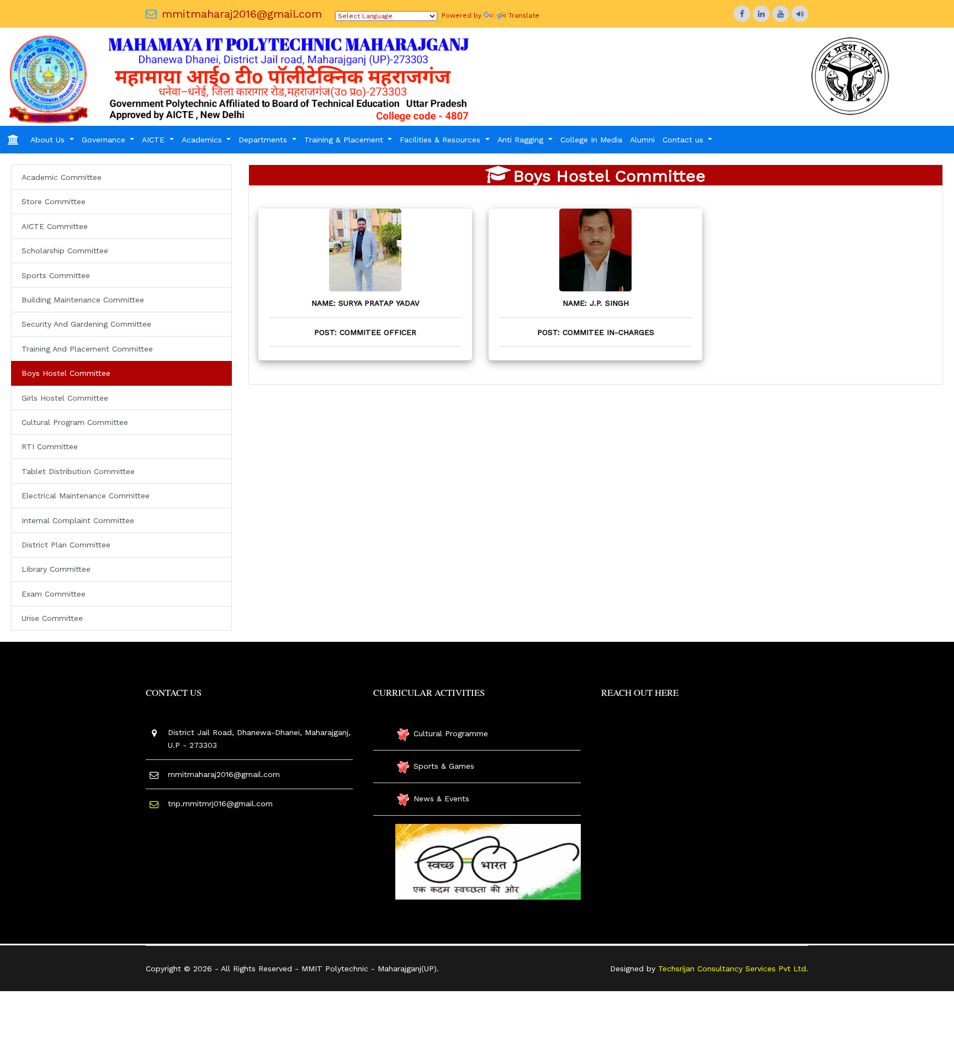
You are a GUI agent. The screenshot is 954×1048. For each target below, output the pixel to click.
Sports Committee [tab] (56, 275)
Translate (523, 15)
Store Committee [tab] (54, 201)
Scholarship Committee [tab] (65, 250)
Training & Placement (345, 139)
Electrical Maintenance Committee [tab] (86, 495)
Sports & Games (444, 766)
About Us (48, 139)
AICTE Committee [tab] (55, 226)
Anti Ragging (521, 139)
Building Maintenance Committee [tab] (83, 299)
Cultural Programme (451, 733)
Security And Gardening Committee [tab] (86, 324)
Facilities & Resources (441, 139)
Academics (203, 139)
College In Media (591, 139)
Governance (105, 139)
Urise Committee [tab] (52, 618)
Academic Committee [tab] (62, 177)
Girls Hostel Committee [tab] (65, 397)
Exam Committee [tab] (54, 593)
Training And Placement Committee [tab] (87, 348)
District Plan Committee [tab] (66, 544)
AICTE (154, 139)
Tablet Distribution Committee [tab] (78, 471)
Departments (264, 139)
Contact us (684, 139)
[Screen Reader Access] (800, 14)
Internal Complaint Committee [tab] (78, 520)
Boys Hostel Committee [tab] (66, 373)
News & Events (441, 798)
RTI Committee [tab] (50, 446)
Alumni (642, 139)
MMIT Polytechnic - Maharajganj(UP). (370, 968)
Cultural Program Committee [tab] (75, 422)
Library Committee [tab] (56, 569)
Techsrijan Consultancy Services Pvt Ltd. (733, 968)
